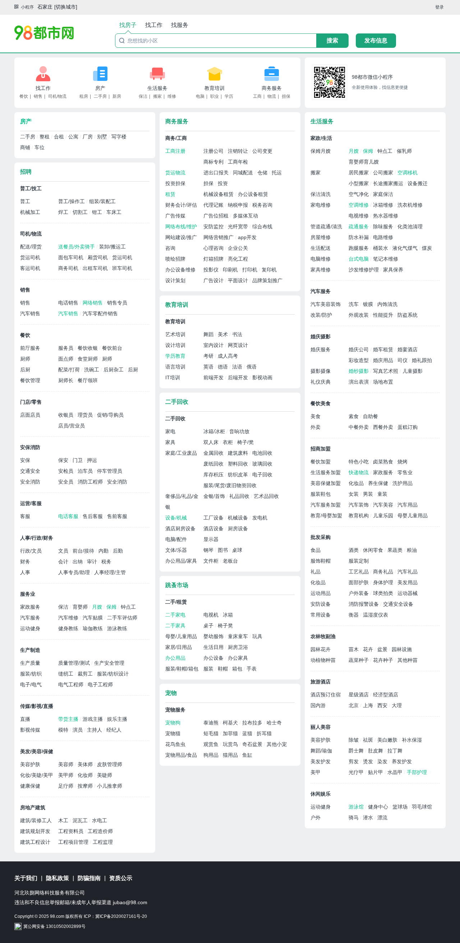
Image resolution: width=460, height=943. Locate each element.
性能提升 (384, 315)
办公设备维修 (180, 270)
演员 (78, 730)
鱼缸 (247, 755)
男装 (368, 494)
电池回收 (262, 453)
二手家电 (175, 615)
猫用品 (231, 755)
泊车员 (86, 471)
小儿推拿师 (109, 786)
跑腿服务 (359, 248)
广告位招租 (216, 216)
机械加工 (30, 212)
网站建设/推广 (181, 237)
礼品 (315, 572)
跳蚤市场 (176, 585)
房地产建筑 (32, 807)
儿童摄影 (412, 371)
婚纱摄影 (359, 371)
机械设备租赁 (219, 194)
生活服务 (157, 88)
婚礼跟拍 (422, 360)
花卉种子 (384, 660)
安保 (25, 460)
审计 (92, 561)
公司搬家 (384, 172)
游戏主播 (93, 719)
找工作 (43, 88)
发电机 (259, 518)
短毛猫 (211, 733)
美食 (315, 416)
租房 (83, 96)
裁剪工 (86, 674)
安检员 (66, 471)
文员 (64, 551)
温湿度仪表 (375, 615)
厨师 (25, 359)
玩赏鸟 (231, 744)
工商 (257, 96)
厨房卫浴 (238, 647)
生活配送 (320, 248)
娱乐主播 (117, 719)
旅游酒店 (320, 682)
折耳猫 (264, 733)
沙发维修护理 (364, 270)
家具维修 (320, 270)
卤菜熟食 (384, 461)
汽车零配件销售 (100, 313)
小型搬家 (359, 183)
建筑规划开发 (35, 831)
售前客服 (117, 516)
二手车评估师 (122, 618)
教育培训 (214, 88)
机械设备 (238, 518)
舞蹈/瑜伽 (321, 751)
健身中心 (379, 807)
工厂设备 (214, 518)
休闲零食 (374, 550)
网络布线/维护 (181, 226)
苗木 (354, 649)
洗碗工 (92, 369)
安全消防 (30, 482)
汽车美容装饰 (325, 304)
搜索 (332, 40)
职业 (214, 96)
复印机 (269, 270)
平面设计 (238, 280)
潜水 (368, 817)
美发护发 (320, 761)
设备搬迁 (418, 183)
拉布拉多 (253, 722)
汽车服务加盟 (325, 505)
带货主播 (69, 719)
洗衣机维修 (410, 205)
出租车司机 (96, 268)
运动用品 (320, 593)
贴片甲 (376, 772)
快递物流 (359, 472)
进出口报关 (216, 172)
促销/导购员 (110, 415)
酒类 (354, 550)
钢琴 (209, 550)
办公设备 (214, 658)
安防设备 (320, 604)
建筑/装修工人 (36, 820)
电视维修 (359, 216)
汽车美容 (384, 505)
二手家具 (175, 625)
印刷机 (231, 270)
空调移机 (407, 172)
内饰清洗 (387, 304)
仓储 (263, 172)
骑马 (354, 817)
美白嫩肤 (388, 740)
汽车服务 (30, 618)
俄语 (252, 367)
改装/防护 (321, 315)
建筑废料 (238, 453)
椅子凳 (225, 625)
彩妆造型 (359, 360)
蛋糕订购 (407, 427)
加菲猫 (231, 733)
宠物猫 (172, 733)
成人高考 (228, 356)
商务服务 (272, 88)
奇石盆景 (253, 744)
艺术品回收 (266, 496)
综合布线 (262, 226)
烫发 (368, 761)
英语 (209, 367)
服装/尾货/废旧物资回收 (230, 485)
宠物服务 (175, 710)
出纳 (78, 561)
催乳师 (404, 151)
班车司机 (122, 268)
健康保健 (30, 786)
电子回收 (262, 474)
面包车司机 (71, 257)
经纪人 (113, 730)
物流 (271, 96)
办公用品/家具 (181, 561)
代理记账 (214, 205)
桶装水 (381, 248)
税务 (106, 561)
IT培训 (172, 377)
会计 (64, 561)
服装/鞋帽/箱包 (181, 669)
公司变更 (262, 151)
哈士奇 (274, 722)
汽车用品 (407, 505)
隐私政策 (57, 878)
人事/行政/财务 (36, 538)
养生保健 (379, 483)
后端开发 (238, 377)
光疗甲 (357, 772)
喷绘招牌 (175, 259)
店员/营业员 (71, 426)
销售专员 (117, 303)
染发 (383, 761)
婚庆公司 (359, 349)
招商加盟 (320, 449)
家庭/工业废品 (181, 453)
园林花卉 (320, 649)
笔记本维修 (385, 259)
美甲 (315, 772)
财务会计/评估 (181, 205)
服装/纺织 (31, 674)
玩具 (257, 636)
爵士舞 (357, 751)
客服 (25, 516)
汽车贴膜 (93, 618)
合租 (59, 136)
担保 (286, 96)
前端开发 (214, 377)
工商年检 (238, 162)
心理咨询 (214, 248)
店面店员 (30, 415)
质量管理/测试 (74, 663)
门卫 (78, 460)
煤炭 (427, 248)
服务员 (66, 348)
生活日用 (214, 647)
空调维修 (359, 205)
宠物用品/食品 (181, 755)
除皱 (354, 740)
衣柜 (228, 442)
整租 (45, 136)
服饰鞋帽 (320, 561)
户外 (315, 817)
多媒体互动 (245, 216)
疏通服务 (359, 226)
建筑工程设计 (35, 842)
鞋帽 (223, 669)
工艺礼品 (359, 572)
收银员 (66, 415)
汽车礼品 (407, 572)
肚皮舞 (376, 751)
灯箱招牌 (214, 259)
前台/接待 (84, 551)
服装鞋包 (320, 494)
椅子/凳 (245, 442)
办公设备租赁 (253, 194)
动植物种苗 (323, 660)
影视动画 (262, 377)
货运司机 (30, 257)
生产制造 (30, 650)
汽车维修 (69, 618)
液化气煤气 (405, 248)
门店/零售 (31, 402)
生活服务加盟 (325, 472)
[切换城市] (65, 7)
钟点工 (128, 607)
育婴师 (81, 607)
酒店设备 (214, 528)
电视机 (211, 615)
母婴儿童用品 (412, 515)
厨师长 (66, 380)
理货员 (86, 415)
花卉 (368, 649)
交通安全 (30, 471)
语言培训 (175, 367)
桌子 (209, 625)
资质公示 (120, 878)
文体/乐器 (176, 550)
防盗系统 (407, 315)
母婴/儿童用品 (181, 636)
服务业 (27, 594)
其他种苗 (407, 660)
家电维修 (320, 205)
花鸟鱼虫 (175, 744)
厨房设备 (238, 528)
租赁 (170, 194)
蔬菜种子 (359, 660)
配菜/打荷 (69, 369)
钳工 (98, 212)
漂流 (382, 817)
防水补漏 (359, 237)
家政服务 (30, 607)
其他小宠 (277, 744)
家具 (170, 442)
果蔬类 (395, 550)
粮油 (412, 550)
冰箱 (228, 615)
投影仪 (211, 270)
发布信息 (375, 40)
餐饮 (23, 96)
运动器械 (407, 593)
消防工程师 (91, 482)
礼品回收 (240, 496)
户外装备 (359, 593)
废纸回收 (214, 464)
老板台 (230, 561)
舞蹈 (209, 334)
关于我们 (25, 878)
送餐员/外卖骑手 (77, 247)
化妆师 (86, 775)
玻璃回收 (262, 464)
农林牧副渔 (323, 636)
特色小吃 (359, 461)
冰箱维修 (384, 205)
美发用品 (407, 582)
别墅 (103, 136)
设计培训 (175, 345)
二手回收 (176, 402)
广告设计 (214, 280)
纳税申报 (238, 205)
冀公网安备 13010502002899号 (54, 926)
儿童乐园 (384, 515)
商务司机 (69, 268)
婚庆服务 (320, 349)
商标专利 (214, 162)
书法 (237, 334)
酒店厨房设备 (180, 528)
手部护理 (417, 772)
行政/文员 (31, 551)
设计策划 (175, 280)
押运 (92, 460)
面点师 (66, 359)
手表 (252, 669)
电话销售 (69, 303)
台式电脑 (359, 259)
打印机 (250, 270)
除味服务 (384, 226)
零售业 (405, 472)
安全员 (66, 482)
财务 (25, 561)
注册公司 (214, 151)
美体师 (86, 764)
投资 (223, 183)
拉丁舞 (394, 751)
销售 (38, 96)
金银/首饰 (214, 496)
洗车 (354, 304)
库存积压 (214, 474)
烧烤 (402, 461)
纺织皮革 (238, 474)
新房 (116, 96)
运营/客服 (31, 503)
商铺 (26, 147)
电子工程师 (100, 684)
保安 (64, 460)
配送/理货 (31, 247)
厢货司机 (98, 257)
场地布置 (383, 382)
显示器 (210, 539)
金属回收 (214, 453)
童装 (382, 494)
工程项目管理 (74, 842)
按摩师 (86, 786)
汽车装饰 (359, 505)
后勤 (118, 551)
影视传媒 (30, 730)
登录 (439, 7)
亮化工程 (238, 259)
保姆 (112, 607)
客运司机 (30, 268)
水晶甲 (395, 772)
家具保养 (393, 270)
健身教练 (69, 628)
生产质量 (30, 663)
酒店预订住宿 (325, 694)
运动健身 (30, 628)
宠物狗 (172, 722)
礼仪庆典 (320, 382)
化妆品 (357, 483)
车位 (39, 147)
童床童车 (238, 636)
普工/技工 (31, 188)
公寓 (74, 136)
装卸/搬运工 (112, 247)
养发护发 (402, 761)
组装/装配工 (102, 201)
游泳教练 (117, 628)
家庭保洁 (383, 194)
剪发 (354, 761)
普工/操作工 (72, 201)
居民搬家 (359, 172)
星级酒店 (359, 694)
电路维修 (383, 237)
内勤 (104, 551)
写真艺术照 (386, 371)
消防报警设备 (364, 604)
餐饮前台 (112, 348)
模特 (64, 730)
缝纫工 (66, 674)
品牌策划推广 (267, 280)
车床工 (113, 212)
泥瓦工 (81, 820)
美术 (223, 334)
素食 (354, 416)
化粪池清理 (410, 226)
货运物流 (175, 172)
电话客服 (69, 516)
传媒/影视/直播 (36, 706)
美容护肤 (30, 764)
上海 (368, 705)
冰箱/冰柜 (214, 431)
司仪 (403, 360)
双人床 (211, 442)
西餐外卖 (384, 427)
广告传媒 (175, 216)
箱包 (238, 669)
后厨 (25, 369)
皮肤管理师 (109, 764)
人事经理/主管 (110, 572)
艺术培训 (175, 334)
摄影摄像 (320, 371)
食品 (315, 550)
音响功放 (239, 431)
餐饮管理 (30, 380)
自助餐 (370, 416)
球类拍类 (384, 593)
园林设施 (402, 649)
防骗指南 (89, 878)
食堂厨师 (88, 359)
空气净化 (359, 194)
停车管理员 (109, 471)
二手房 (100, 96)
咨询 (170, 248)
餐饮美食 (320, 403)
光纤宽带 (238, 226)
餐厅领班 (88, 380)
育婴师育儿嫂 (364, 162)
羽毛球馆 (422, 807)
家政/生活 (321, 138)
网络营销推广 (219, 237)
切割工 (81, 212)
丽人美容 (320, 727)
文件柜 (211, 561)
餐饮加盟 (320, 461)
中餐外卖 (359, 427)
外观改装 (359, 315)
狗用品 (211, 755)
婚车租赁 (384, 349)
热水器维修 (385, 216)
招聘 (26, 172)
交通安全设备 (398, 604)
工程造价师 (100, 831)
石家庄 (44, 7)
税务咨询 (262, 205)
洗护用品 (402, 483)
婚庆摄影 (320, 336)
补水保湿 (412, 740)
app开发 (247, 237)
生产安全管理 (109, 663)
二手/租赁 (176, 602)
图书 (223, 550)
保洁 (143, 96)
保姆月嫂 (320, 151)
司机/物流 (57, 96)
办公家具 (238, 658)
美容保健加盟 (325, 483)
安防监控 (214, 226)
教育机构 (359, 515)
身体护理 (384, 582)
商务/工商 (176, 138)
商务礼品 (384, 572)
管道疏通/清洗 (326, 226)
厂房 (88, 136)
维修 (171, 96)
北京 (354, 705)
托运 (277, 172)
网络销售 (93, 303)
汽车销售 (30, 313)
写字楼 (118, 136)
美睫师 (104, 775)
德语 (223, 367)
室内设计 (214, 345)
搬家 (157, 96)
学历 (229, 96)
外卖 (315, 427)
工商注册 (175, 151)
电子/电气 (31, 684)
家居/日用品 (178, 647)
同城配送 (243, 172)
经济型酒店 (385, 694)
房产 (100, 88)
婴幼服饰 (214, 636)
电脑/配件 (176, 539)
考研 (209, 356)
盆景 (383, 649)
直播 (25, 719)
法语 (238, 367)
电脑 (200, 96)
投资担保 (175, 183)
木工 (64, 820)
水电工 (99, 820)
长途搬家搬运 (389, 183)
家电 (170, 431)
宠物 (171, 693)
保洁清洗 (320, 194)
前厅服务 (30, 348)
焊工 (64, 212)
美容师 (66, 764)
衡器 (354, 615)
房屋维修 (320, 237)
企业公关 (238, 248)
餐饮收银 (88, 348)
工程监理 (103, 842)
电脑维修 (320, 259)
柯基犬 (231, 722)
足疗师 (66, 786)
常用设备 (320, 615)
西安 (383, 705)
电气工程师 (71, 684)
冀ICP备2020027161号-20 (121, 916)
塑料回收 (238, 464)
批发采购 (320, 537)
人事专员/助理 (74, 572)
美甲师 (66, 775)
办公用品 (175, 658)
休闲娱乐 (320, 794)
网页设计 (238, 345)
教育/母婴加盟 (326, 515)
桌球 (237, 550)
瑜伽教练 (93, 628)
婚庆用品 (384, 360)
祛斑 (368, 740)
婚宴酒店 (407, 349)
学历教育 (175, 356)
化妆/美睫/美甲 (36, 775)
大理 (397, 705)
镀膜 (368, 304)
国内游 (318, 705)
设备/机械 (176, 518)
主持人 (95, 730)
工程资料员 (71, 831)
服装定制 (359, 561)
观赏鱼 (211, 744)
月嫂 (98, 607)
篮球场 (400, 807)
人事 (25, 572)
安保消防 (30, 447)
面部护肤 (359, 582)
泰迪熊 (211, 722)
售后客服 (93, 516)
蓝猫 (248, 733)
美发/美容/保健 (36, 751)
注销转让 (238, 151)
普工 (25, 201)
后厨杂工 (114, 369)
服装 (209, 669)
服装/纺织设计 (113, 674)
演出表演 (359, 382)
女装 (354, 494)
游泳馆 (357, 807)
